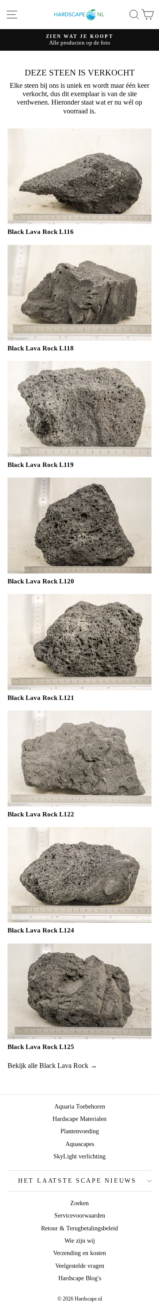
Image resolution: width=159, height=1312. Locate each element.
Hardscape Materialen (79, 1119)
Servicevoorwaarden (79, 1215)
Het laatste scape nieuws (77, 1180)
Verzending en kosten (79, 1253)
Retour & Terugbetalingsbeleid (79, 1228)
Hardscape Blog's (79, 1278)
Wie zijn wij (79, 1240)
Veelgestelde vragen (79, 1266)
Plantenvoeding (80, 1131)
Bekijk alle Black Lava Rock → (52, 1065)
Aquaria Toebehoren (79, 1106)
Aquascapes (79, 1144)
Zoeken (79, 1203)
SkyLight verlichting (79, 1156)
